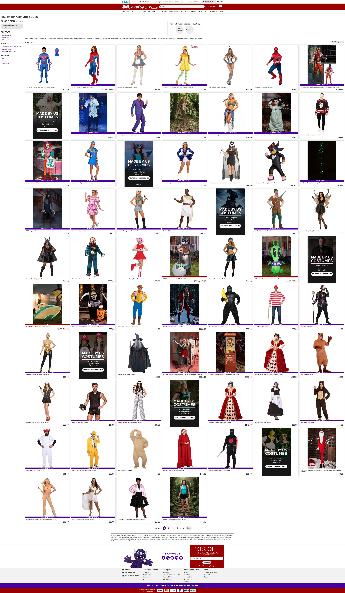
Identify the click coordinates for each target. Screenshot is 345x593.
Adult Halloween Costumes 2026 (11, 47)
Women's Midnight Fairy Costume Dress (311, 231)
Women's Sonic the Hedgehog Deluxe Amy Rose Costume (132, 278)
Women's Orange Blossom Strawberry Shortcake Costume (178, 87)
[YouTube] (181, 558)
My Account (130, 573)
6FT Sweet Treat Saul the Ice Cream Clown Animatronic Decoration (43, 183)
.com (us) (187, 575)
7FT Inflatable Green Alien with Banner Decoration (267, 278)
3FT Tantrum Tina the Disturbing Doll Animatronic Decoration (270, 135)
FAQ (144, 579)
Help (221, 2)
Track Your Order (132, 576)
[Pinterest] (172, 558)
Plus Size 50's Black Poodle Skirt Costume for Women (131, 519)
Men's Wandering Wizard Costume (126, 374)
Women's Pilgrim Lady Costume (263, 422)
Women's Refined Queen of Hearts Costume (220, 422)
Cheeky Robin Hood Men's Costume (264, 231)
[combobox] (180, 6)
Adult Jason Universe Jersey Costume (310, 135)
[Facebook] (163, 558)
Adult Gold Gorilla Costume (125, 470)
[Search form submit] (203, 6)
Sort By (336, 42)
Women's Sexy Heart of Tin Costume (218, 87)
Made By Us (5, 63)
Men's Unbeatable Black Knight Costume (219, 470)
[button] (211, 7)
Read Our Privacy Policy (206, 566)
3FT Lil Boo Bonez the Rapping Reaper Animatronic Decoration (88, 326)
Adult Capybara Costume (307, 374)
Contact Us (209, 2)
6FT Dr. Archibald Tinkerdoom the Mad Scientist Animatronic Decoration (90, 135)
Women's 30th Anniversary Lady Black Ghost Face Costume (224, 183)
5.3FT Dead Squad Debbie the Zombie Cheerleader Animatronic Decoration (182, 374)
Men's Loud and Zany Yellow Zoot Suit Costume (84, 470)
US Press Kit (167, 579)
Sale (3, 58)
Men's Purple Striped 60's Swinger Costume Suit (130, 135)
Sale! (221, 11)
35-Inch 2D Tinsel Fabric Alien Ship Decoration (38, 326)
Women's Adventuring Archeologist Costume (174, 519)
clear (21, 21)
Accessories (202, 11)
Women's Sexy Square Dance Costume (127, 87)
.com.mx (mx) (188, 579)
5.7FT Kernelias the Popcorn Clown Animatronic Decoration (224, 374)
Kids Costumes (141, 11)
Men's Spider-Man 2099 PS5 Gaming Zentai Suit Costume (40, 87)
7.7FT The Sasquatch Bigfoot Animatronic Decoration (176, 135)
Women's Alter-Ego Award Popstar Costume (129, 231)
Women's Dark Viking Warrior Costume (36, 278)
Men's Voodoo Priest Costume (308, 326)
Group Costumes (190, 11)
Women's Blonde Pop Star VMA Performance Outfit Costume (41, 519)
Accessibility (167, 577)
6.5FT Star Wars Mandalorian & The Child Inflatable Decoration (179, 278)
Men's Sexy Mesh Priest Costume (80, 422)
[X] (168, 558)
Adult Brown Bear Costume (307, 422)
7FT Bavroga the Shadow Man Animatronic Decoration (39, 231)
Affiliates (166, 573)
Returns (145, 577)
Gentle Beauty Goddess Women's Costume (83, 519)
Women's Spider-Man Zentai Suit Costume (82, 87)
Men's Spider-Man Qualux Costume (264, 87)
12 (183, 528)
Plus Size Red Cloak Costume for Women (173, 470)
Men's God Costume (168, 231)
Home (127, 570)
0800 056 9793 (195, 2)
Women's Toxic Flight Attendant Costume (82, 183)
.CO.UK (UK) (145, 2)
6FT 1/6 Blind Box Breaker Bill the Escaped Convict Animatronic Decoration (320, 87)
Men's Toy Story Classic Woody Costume (128, 326)
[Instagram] (176, 558)
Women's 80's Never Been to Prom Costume (83, 231)
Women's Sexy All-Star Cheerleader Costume (174, 183)
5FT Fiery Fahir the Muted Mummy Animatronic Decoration (315, 183)
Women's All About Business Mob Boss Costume (130, 422)
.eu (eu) (186, 581)
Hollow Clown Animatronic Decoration (81, 278)
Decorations (213, 11)
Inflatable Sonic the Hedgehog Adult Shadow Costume (269, 183)
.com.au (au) (188, 577)
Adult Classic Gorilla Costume (216, 326)
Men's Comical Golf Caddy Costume (35, 470)
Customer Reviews (210, 573)
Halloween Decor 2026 (8, 51)
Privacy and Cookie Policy (172, 575)
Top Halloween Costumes (209, 576)
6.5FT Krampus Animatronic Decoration (173, 326)
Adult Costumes (127, 11)
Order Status (147, 575)
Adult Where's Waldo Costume (263, 326)
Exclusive (151, 11)
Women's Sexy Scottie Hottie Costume (218, 278)
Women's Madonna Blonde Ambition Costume (37, 374)
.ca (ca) (186, 573)
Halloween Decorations (8, 40)
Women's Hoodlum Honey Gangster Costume (37, 422)
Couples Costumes (175, 11)
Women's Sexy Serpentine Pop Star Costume (220, 135)
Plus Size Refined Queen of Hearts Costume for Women (269, 374)
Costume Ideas (162, 11)
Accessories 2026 (7, 49)
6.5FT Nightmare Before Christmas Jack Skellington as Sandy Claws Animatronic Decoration (321, 471)
